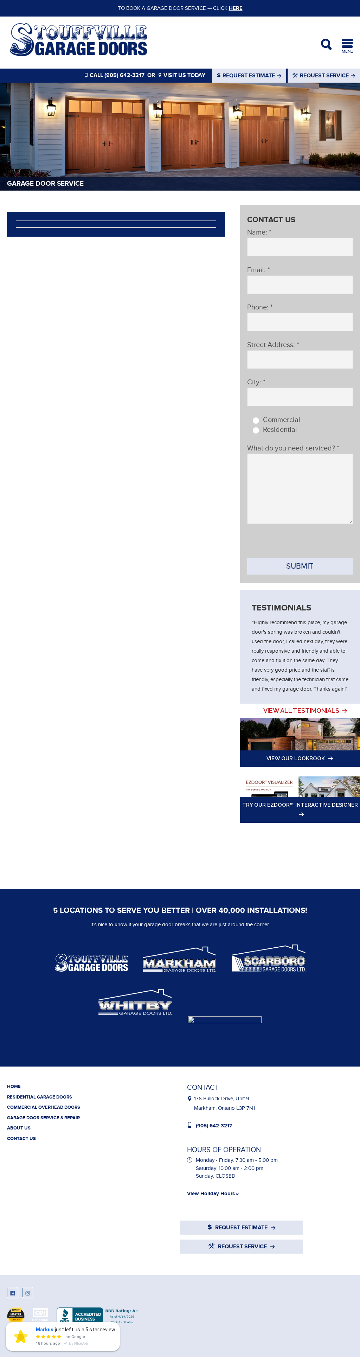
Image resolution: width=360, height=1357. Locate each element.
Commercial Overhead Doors (43, 1107)
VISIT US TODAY (183, 75)
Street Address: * (273, 345)
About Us (19, 1128)
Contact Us (21, 1138)
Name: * (259, 232)
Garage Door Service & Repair (43, 1118)
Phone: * (260, 307)
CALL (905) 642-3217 (116, 75)
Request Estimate (248, 75)
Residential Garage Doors (39, 1097)
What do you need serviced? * (293, 448)
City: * (256, 382)
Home (14, 1086)
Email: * (258, 270)
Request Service (324, 75)
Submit (300, 566)
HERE (236, 8)
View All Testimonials (301, 710)
